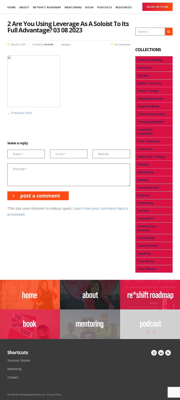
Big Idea (143, 75)
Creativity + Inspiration (146, 132)
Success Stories (18, 360)
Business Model (148, 106)
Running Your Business (147, 228)
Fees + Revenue (149, 141)
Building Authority (150, 98)
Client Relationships (151, 114)
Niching (143, 180)
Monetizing (145, 172)
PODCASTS (104, 7)
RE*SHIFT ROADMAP (47, 7)
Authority (145, 68)
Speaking (144, 253)
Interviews (145, 149)
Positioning (145, 203)
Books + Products (150, 83)
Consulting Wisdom (151, 122)
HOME (11, 7)
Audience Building (150, 60)
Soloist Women (148, 246)
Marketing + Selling (151, 157)
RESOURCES (124, 7)
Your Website (147, 269)
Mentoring (14, 369)
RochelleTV (145, 218)
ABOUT (24, 7)
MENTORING (73, 7)
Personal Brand (148, 187)
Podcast (143, 195)
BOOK (89, 7)
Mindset (143, 164)
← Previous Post (19, 113)
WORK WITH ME (157, 6)
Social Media (146, 238)
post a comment (40, 195)
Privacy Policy (54, 394)
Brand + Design (148, 91)
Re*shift (144, 211)
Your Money (146, 261)
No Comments (122, 44)
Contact (12, 377)
